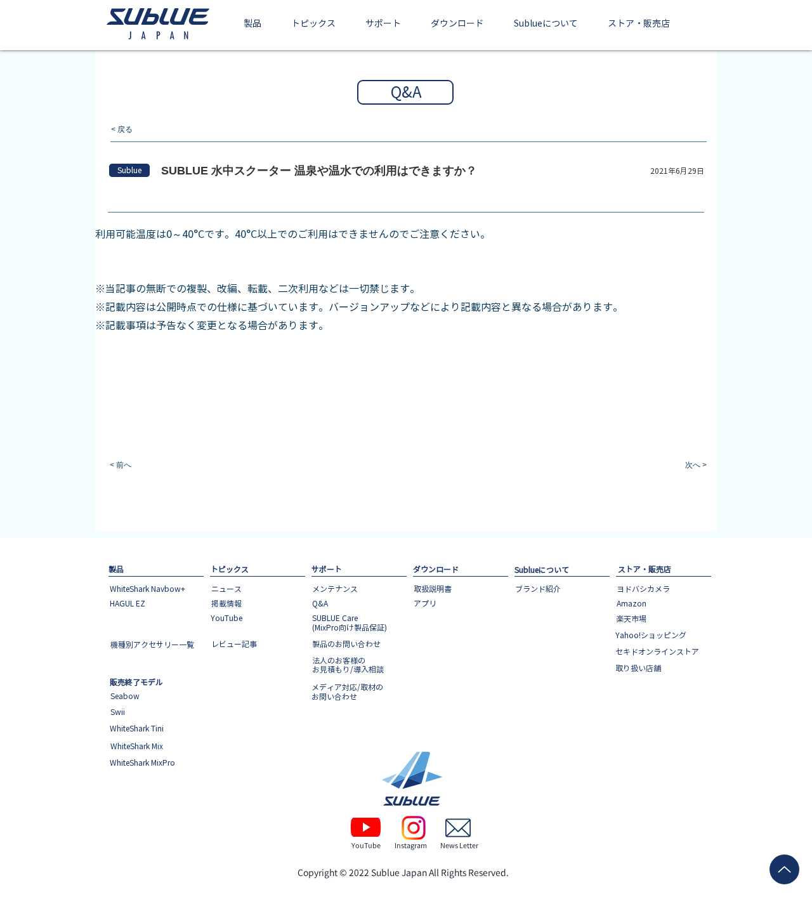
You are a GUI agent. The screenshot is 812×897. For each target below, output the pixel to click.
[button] (253, 24)
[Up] (784, 869)
